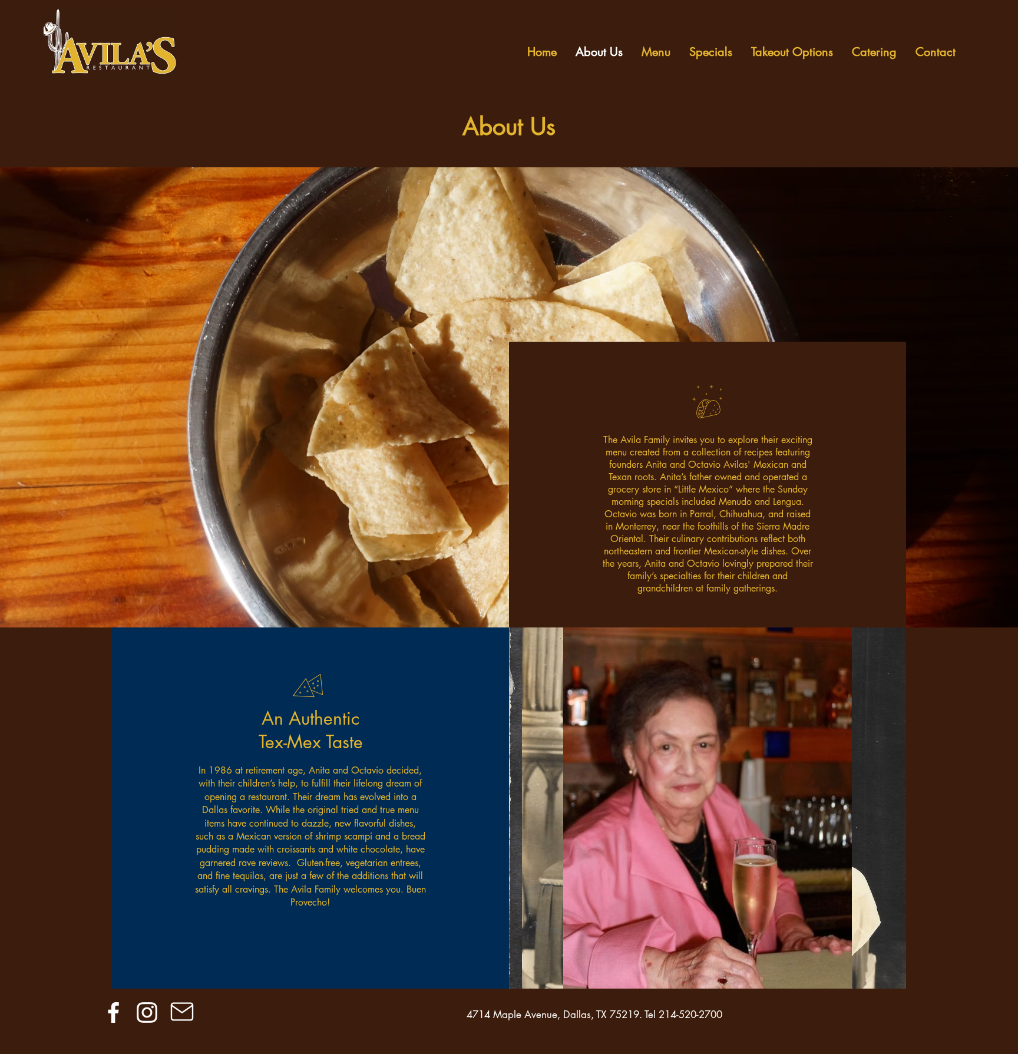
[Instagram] (147, 1012)
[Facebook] (113, 1012)
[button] (707, 808)
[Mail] (182, 1011)
